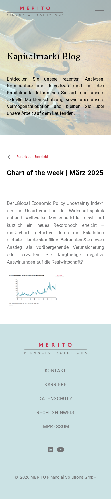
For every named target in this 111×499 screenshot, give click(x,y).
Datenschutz (55, 398)
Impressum (55, 426)
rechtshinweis (55, 412)
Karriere (55, 384)
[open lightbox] (36, 289)
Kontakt (56, 370)
